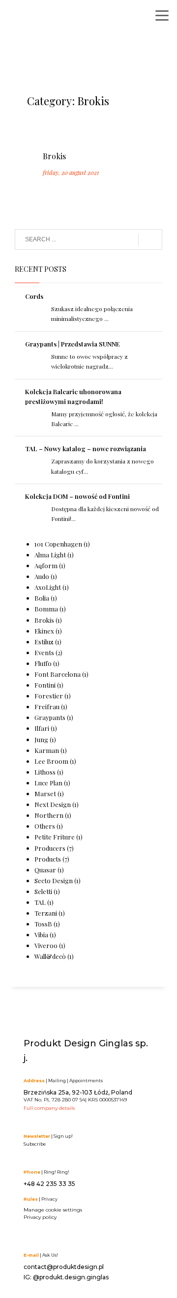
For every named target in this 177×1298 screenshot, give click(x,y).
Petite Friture (54, 837)
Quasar (45, 869)
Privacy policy (40, 1217)
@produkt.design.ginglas (71, 1277)
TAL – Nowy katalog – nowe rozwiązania (85, 448)
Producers (49, 848)
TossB (43, 924)
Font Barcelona (57, 674)
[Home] (56, 18)
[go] (150, 240)
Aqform (46, 565)
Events (44, 652)
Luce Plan (48, 783)
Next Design (52, 804)
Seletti (43, 891)
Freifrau (46, 706)
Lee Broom (51, 761)
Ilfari (41, 728)
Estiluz (44, 641)
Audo (41, 576)
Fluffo (43, 663)
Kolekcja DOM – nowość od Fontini (77, 496)
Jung (41, 739)
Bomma (46, 609)
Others (44, 826)
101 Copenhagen (58, 544)
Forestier (48, 696)
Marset (45, 793)
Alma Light (50, 554)
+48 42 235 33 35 (49, 1183)
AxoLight (47, 587)
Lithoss (45, 772)
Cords (34, 296)
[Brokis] (42, 132)
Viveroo (46, 945)
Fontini (45, 685)
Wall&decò (50, 956)
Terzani (45, 913)
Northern (48, 815)
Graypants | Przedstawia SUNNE (72, 344)
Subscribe (35, 1144)
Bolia (41, 598)
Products (47, 859)
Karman (46, 750)
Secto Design (53, 880)
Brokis (54, 156)
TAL (40, 902)
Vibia (41, 934)
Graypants (49, 717)
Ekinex (44, 631)
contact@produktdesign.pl (64, 1266)
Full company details (49, 1108)
